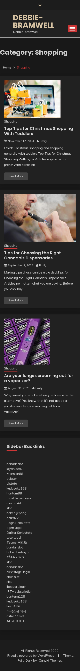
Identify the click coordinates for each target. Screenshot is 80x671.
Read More (16, 176)
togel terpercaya (19, 498)
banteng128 (16, 596)
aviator (12, 478)
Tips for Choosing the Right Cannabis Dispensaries (32, 255)
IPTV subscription (19, 591)
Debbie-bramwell (33, 21)
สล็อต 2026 (15, 557)
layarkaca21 (16, 469)
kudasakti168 (17, 488)
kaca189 (13, 606)
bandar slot (15, 464)
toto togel (14, 537)
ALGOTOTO (15, 621)
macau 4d (14, 503)
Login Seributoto (19, 523)
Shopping (10, 121)
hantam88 (14, 493)
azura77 (13, 518)
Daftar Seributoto (19, 532)
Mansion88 (15, 474)
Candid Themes (50, 660)
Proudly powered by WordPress (31, 655)
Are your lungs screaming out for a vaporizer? (38, 378)
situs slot (13, 577)
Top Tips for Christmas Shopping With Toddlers (38, 131)
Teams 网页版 (17, 542)
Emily (43, 141)
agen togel (14, 528)
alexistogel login (18, 572)
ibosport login (16, 586)
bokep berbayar (18, 552)
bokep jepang (16, 513)
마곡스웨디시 (16, 611)
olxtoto (12, 483)
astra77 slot (15, 616)
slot (9, 508)
